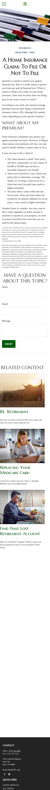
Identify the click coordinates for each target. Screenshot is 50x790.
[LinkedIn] (9, 774)
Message (6, 321)
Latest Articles (11, 785)
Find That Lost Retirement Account (20, 531)
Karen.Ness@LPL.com (11, 770)
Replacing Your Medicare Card (15, 470)
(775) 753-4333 (14, 751)
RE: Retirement (14, 411)
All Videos (8, 789)
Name (5, 287)
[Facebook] (4, 774)
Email (5, 304)
